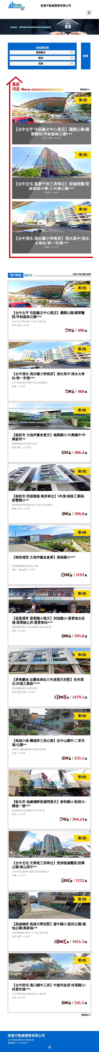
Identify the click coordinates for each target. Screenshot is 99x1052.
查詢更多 (84, 89)
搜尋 (85, 55)
